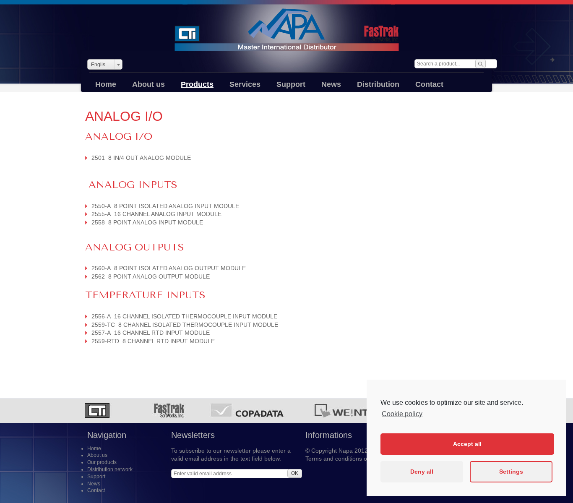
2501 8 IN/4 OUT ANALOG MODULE (141, 157)
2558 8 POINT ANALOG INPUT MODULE (147, 222)
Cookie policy (402, 413)
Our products (102, 462)
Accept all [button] (467, 443)
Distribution (378, 84)
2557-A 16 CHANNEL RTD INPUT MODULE (150, 332)
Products (197, 84)
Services (244, 84)
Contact (429, 84)
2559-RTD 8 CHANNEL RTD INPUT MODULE (153, 341)
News (331, 84)
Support (290, 84)
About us (148, 84)
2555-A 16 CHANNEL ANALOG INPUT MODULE (156, 214)
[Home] (286, 29)
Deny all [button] (421, 471)
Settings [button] (511, 471)
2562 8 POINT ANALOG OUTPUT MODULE (150, 276)
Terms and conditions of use (342, 458)
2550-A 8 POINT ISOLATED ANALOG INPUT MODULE (165, 206)
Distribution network (110, 469)
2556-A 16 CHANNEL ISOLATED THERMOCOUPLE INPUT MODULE (184, 316)
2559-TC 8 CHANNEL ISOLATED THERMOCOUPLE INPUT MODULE (184, 324)
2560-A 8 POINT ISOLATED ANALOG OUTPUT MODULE (168, 268)
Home (105, 84)
